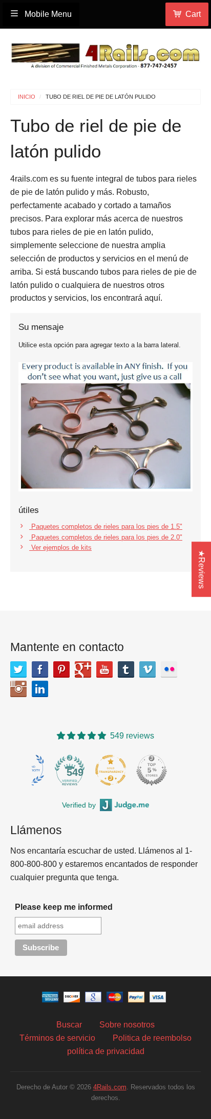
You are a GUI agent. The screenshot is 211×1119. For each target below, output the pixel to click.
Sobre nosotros (127, 1024)
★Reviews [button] (201, 569)
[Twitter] (18, 669)
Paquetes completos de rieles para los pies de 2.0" (105, 537)
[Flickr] (169, 669)
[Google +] (83, 669)
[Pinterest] (61, 669)
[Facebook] (40, 669)
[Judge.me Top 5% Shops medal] (151, 770)
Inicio (26, 97)
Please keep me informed (64, 907)
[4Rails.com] (105, 53)
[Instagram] (18, 689)
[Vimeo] (147, 669)
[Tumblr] (126, 669)
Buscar (69, 1024)
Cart (193, 14)
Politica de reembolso (152, 1038)
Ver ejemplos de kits (60, 547)
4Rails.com (109, 1087)
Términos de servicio (57, 1038)
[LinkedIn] (40, 689)
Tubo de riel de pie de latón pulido (101, 97)
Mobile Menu (47, 14)
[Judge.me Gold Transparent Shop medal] (110, 770)
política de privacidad (105, 1051)
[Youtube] (104, 669)
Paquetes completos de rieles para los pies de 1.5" (105, 526)
